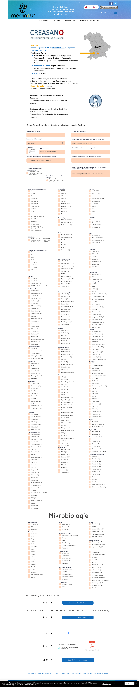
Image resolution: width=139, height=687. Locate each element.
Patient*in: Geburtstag (34, 139)
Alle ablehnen (118, 684)
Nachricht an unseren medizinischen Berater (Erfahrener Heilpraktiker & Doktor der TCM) (89, 168)
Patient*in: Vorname (33, 131)
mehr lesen (33, 104)
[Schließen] (137, 683)
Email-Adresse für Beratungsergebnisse (84, 148)
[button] (115, 12)
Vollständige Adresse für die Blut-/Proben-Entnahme (88, 139)
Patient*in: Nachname (79, 131)
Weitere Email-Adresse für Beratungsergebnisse (87, 156)
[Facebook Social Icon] (111, 3)
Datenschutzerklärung (30, 685)
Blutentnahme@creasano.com (43, 88)
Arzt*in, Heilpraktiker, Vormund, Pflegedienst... (42, 156)
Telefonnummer (44, 148)
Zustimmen (129, 684)
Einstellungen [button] (107, 684)
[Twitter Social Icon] (115, 3)
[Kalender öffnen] (62, 143)
